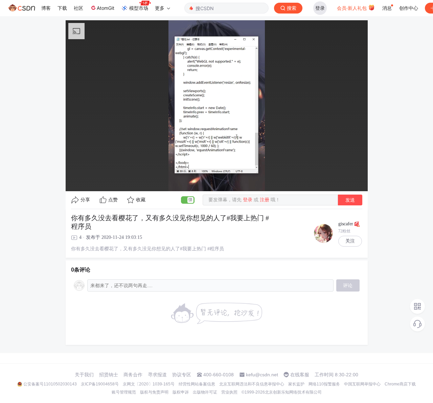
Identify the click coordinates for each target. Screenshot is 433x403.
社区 (78, 8)
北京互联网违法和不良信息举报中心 (251, 384)
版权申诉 (181, 392)
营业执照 (229, 392)
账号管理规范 (124, 392)
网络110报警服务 (324, 384)
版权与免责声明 (154, 392)
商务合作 (132, 374)
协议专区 (181, 374)
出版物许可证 (205, 392)
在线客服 (299, 374)
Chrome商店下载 (400, 384)
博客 (46, 8)
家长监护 (296, 384)
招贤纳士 (108, 374)
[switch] (188, 200)
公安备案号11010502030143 (50, 384)
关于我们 (84, 374)
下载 (62, 8)
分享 (85, 199)
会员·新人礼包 (352, 8)
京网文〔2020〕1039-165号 (149, 384)
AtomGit (105, 8)
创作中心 (408, 8)
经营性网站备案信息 (197, 384)
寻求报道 (157, 374)
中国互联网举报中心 (362, 384)
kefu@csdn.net (262, 374)
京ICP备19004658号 (100, 384)
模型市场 (138, 8)
